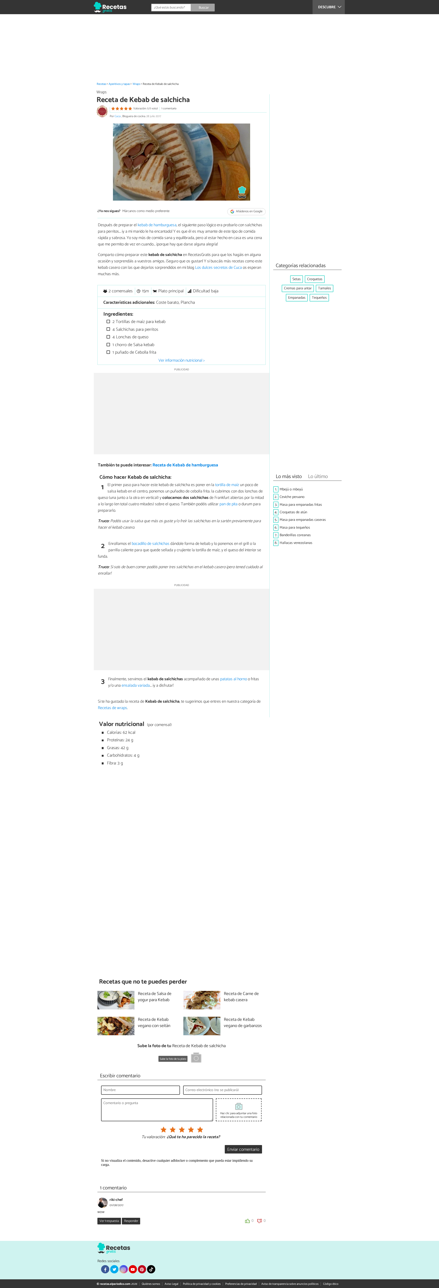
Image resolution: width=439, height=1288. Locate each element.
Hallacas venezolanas (296, 543)
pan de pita (229, 504)
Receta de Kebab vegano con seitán (154, 1023)
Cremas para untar (298, 288)
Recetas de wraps (112, 708)
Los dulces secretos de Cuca (218, 267)
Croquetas (314, 279)
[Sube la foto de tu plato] (196, 1058)
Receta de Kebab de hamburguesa (185, 465)
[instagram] (123, 1269)
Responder (131, 1221)
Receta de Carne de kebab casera (241, 997)
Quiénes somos (151, 1284)
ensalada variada (136, 685)
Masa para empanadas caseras (303, 520)
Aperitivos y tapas (119, 84)
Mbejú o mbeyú (291, 489)
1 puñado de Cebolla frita (133, 352)
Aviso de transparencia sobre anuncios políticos (290, 1284)
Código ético (330, 1284)
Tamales (324, 288)
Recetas (101, 84)
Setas (296, 279)
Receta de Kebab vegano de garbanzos (243, 1023)
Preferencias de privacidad (241, 1284)
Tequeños (319, 298)
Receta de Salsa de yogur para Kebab (154, 997)
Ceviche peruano (292, 497)
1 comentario (169, 108)
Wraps (136, 84)
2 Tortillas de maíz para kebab (138, 321)
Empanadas (296, 298)
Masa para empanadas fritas (301, 505)
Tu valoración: (153, 1137)
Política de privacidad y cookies (202, 1284)
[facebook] (105, 1269)
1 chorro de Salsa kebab (132, 344)
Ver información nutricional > (181, 360)
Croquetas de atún (293, 512)
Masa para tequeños (295, 527)
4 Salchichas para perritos (134, 329)
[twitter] (114, 1269)
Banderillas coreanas (295, 535)
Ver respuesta (109, 1221)
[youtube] (133, 1269)
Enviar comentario (243, 1149)
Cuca (118, 116)
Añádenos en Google (248, 211)
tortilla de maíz (227, 484)
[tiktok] (151, 1269)
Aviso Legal (171, 1284)
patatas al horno (233, 679)
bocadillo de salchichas (150, 543)
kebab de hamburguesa (157, 225)
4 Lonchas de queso (129, 337)
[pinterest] (142, 1269)
